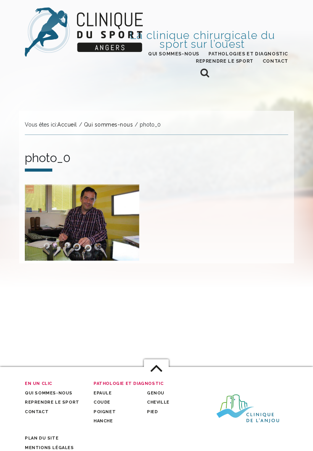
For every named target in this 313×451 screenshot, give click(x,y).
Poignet (105, 411)
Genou (156, 393)
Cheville (158, 402)
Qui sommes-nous (173, 54)
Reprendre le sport (224, 61)
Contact (275, 61)
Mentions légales (49, 447)
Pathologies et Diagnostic (248, 54)
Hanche (103, 421)
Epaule (103, 393)
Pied (152, 411)
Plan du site (41, 438)
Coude (102, 402)
